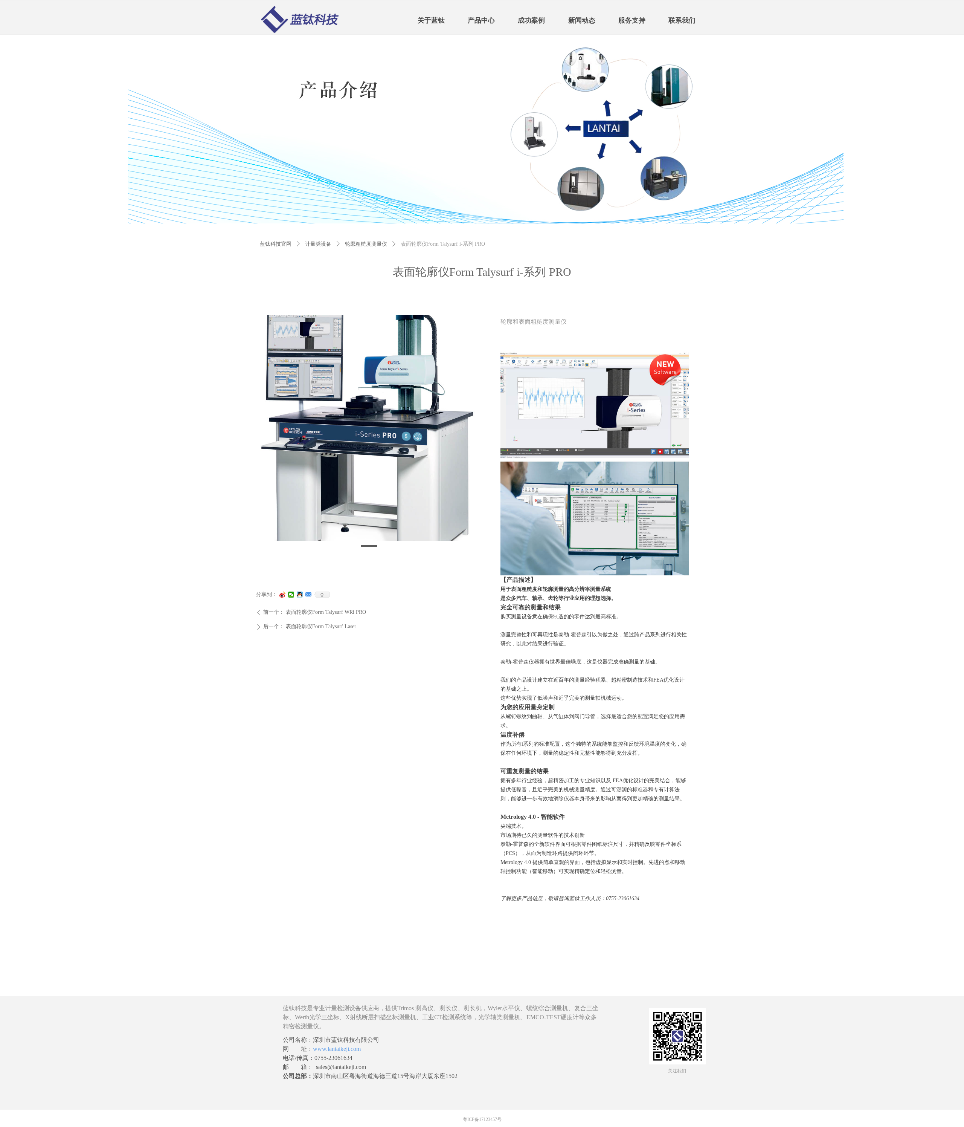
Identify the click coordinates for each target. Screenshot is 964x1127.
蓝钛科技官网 (275, 244)
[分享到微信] (291, 595)
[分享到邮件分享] (308, 595)
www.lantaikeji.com (337, 1049)
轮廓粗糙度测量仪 (366, 244)
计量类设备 (318, 244)
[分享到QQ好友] (300, 595)
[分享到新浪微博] (282, 595)
